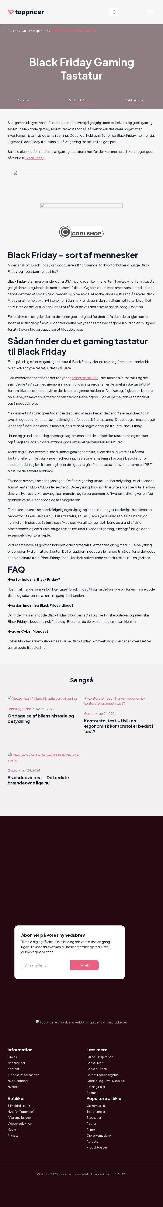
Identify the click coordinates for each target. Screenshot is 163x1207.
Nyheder (14, 1087)
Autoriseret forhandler (23, 1075)
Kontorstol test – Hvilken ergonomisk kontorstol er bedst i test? (118, 726)
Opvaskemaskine (99, 1135)
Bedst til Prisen (97, 1069)
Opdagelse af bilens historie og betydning (41, 718)
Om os (12, 1057)
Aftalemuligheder (20, 1117)
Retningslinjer (96, 1087)
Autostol (93, 1141)
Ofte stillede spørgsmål (103, 1075)
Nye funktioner (18, 1081)
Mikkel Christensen (29, 103)
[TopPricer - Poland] (70, 1184)
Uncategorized (19, 708)
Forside (13, 31)
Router (91, 1123)
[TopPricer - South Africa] (81, 1184)
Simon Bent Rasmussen (83, 103)
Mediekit (14, 1129)
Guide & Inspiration (35, 31)
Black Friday (34, 158)
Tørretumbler (96, 1111)
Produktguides (97, 1147)
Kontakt (13, 1069)
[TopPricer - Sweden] (93, 1184)
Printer (91, 1129)
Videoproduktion (20, 1123)
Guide (89, 713)
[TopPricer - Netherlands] (58, 1184)
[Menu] (151, 12)
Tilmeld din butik (19, 1105)
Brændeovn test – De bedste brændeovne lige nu (38, 780)
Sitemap (92, 1093)
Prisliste (13, 1135)
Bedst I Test (95, 1063)
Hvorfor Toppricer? (21, 1111)
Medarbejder (16, 1063)
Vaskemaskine (97, 1105)
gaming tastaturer (83, 378)
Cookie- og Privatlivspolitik (106, 1081)
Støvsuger (94, 1117)
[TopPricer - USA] (105, 1184)
